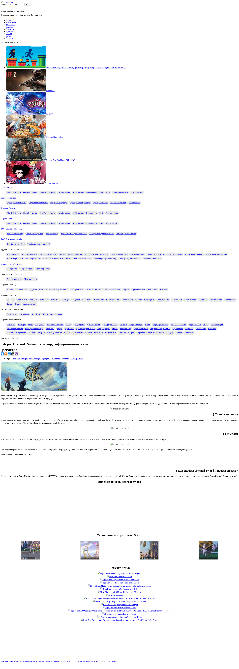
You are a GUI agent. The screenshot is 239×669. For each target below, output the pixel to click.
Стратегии (10, 29)
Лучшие (9, 31)
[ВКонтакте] (2, 353)
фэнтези (79, 358)
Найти (28, 4)
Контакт (4, 661)
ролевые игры (35, 358)
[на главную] (7, 2)
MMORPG (10, 25)
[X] (12, 353)
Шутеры (9, 27)
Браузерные (11, 20)
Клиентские (11, 22)
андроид (65, 358)
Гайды (8, 36)
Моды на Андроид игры (87, 661)
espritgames (46, 358)
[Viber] (16, 353)
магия (72, 358)
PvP (14, 358)
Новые (9, 34)
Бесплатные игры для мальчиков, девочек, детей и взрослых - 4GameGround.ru (42, 661)
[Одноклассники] (5, 353)
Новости (9, 38)
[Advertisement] (119, 462)
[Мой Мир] (9, 353)
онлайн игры (22, 358)
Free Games (111, 661)
